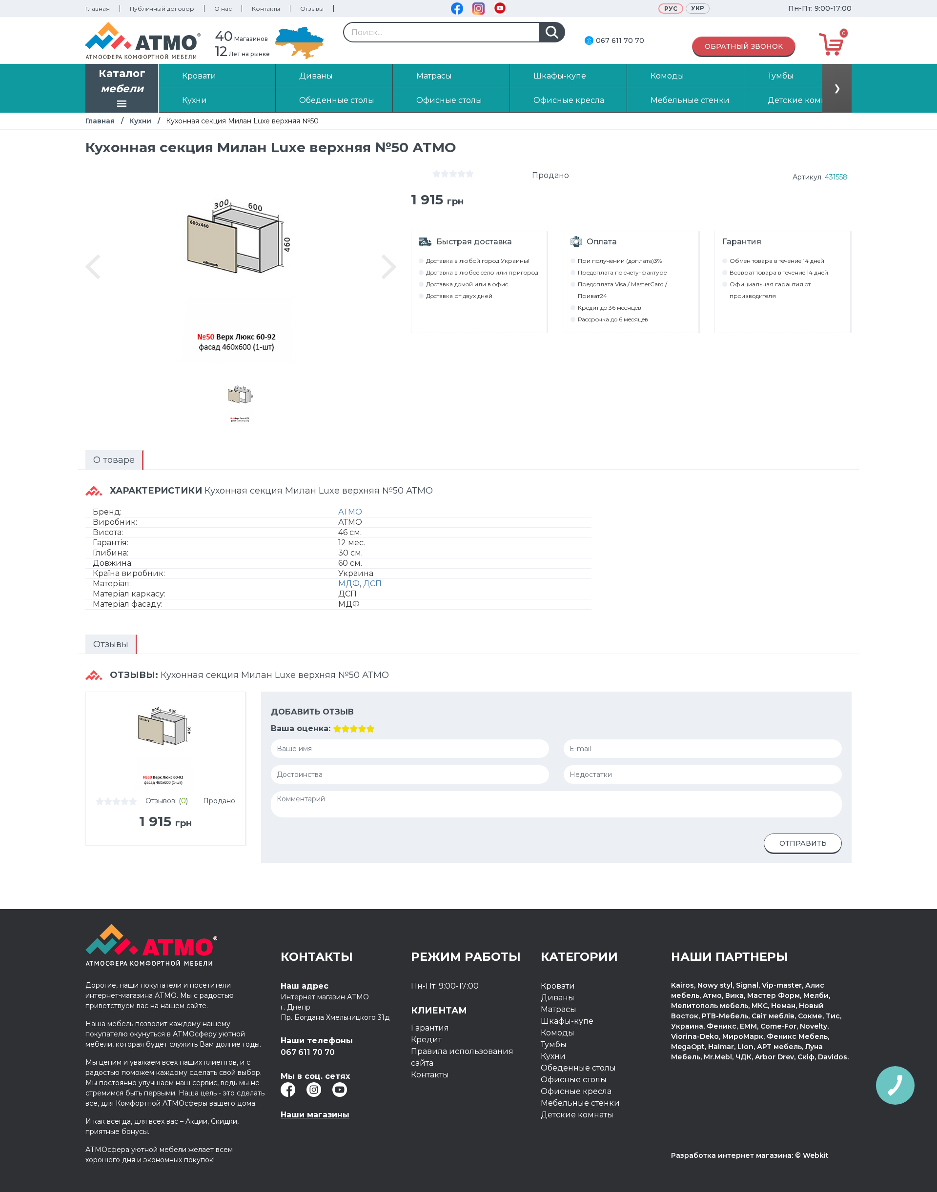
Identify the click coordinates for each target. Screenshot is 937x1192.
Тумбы (554, 1044)
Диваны (557, 997)
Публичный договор (162, 8)
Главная (97, 8)
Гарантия (430, 1028)
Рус (670, 8)
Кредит (426, 1039)
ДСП (372, 583)
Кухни (140, 121)
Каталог (122, 81)
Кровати (558, 986)
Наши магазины (315, 1114)
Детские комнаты (577, 1114)
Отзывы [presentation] (110, 644)
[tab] (114, 460)
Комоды (557, 1032)
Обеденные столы (578, 1068)
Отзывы (312, 8)
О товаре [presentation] (114, 460)
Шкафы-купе (567, 1021)
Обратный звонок (744, 46)
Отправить (803, 843)
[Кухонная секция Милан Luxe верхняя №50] (241, 401)
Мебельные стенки (580, 1103)
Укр (697, 8)
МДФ (349, 583)
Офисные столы (574, 1079)
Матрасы (558, 1009)
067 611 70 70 (620, 40)
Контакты (266, 8)
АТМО (350, 512)
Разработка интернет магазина (731, 1155)
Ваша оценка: (300, 728)
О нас (223, 8)
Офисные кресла (576, 1091)
